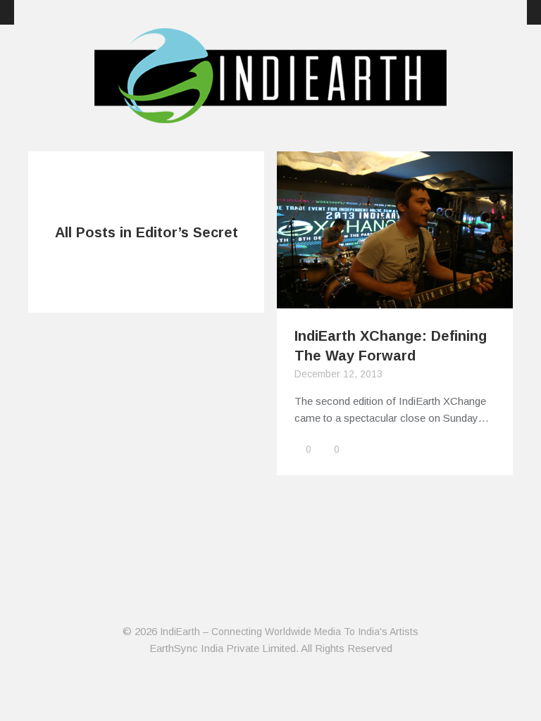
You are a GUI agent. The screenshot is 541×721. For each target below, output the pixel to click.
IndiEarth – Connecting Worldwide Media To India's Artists (289, 631)
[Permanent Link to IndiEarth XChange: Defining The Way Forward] (395, 300)
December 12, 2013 (338, 374)
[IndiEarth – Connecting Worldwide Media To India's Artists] (270, 114)
